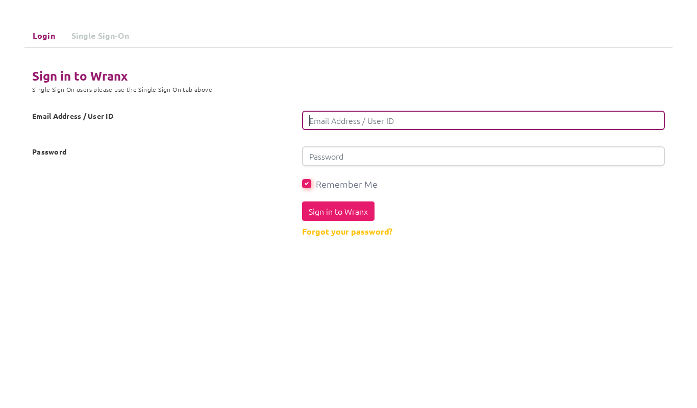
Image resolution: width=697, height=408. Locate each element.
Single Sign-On (100, 35)
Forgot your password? (347, 231)
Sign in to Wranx (338, 211)
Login (44, 35)
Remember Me (347, 184)
